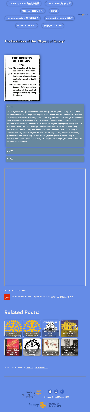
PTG (11, 151)
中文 (11, 158)
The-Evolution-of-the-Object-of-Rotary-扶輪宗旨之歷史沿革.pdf (41, 296)
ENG (11, 106)
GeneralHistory (41, 367)
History (29, 367)
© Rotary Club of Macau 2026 (56, 397)
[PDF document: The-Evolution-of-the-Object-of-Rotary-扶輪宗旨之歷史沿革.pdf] (45, 227)
